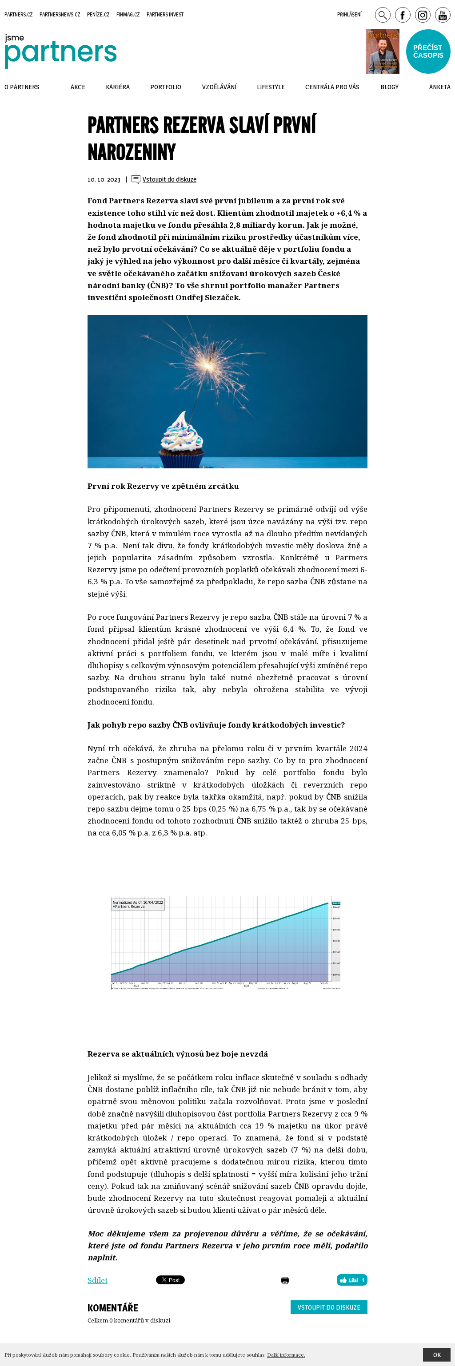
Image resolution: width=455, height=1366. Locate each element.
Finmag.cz (128, 14)
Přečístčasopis (428, 51)
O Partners (22, 87)
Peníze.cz (98, 14)
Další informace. (286, 1354)
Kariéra (118, 87)
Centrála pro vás (332, 87)
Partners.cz (18, 14)
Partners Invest (165, 14)
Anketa (440, 87)
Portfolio (165, 87)
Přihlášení (349, 14)
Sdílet (98, 1280)
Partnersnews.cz (60, 14)
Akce (78, 87)
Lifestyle (271, 87)
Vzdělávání (219, 87)
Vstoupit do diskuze (329, 1307)
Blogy (389, 87)
